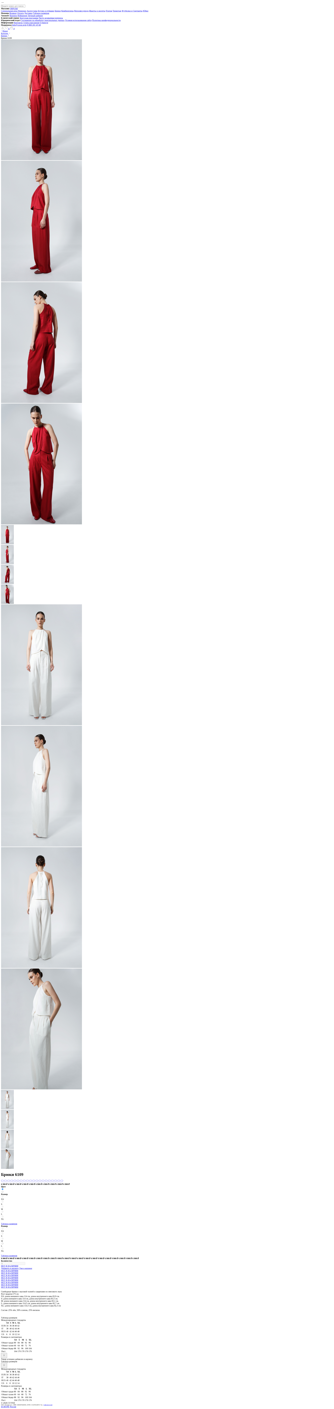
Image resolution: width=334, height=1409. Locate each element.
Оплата (20, 13)
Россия (13, 1407)
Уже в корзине (25, 1268)
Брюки (58, 11)
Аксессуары (32, 11)
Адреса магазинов (31, 23)
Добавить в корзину (10, 1268)
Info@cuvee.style (19, 25)
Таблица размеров (41, 13)
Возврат (13, 13)
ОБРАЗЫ (14, 8)
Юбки (145, 11)
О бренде (44, 23)
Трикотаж (117, 11)
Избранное (22, 16)
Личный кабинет (35, 16)
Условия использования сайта (78, 20)
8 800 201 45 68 (34, 25)
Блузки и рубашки (46, 11)
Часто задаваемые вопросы (51, 18)
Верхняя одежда (81, 11)
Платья (109, 11)
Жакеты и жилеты (97, 11)
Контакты (18, 23)
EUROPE (5, 1407)
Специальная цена (9, 11)
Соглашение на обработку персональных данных (43, 20)
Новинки (22, 11)
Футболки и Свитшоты (132, 11)
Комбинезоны (67, 11)
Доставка (28, 13)
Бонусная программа (29, 18)
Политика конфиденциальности (106, 20)
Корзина (13, 16)
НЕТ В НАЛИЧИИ (9, 1266)
